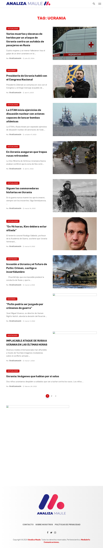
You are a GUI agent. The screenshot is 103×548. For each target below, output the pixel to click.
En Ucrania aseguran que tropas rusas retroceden (26, 153)
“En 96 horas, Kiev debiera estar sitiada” (26, 228)
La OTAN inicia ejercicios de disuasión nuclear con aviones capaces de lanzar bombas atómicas (25, 115)
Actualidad (13, 28)
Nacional (12, 70)
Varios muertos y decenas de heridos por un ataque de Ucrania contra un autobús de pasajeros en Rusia (25, 39)
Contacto (28, 524)
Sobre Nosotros (44, 524)
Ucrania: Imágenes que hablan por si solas (32, 376)
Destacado (12, 259)
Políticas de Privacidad (67, 524)
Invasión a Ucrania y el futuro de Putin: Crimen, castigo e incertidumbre (26, 268)
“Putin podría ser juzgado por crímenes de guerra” (24, 306)
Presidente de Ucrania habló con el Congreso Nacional (26, 77)
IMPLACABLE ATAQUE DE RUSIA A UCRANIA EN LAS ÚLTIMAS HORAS (26, 342)
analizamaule (15, 58)
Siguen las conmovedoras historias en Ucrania (22, 190)
